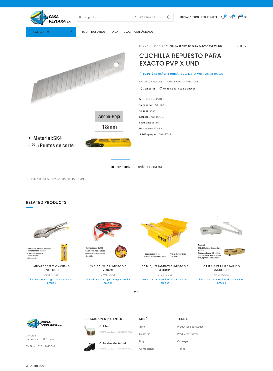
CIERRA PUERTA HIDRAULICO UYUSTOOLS (221, 268)
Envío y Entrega (149, 167)
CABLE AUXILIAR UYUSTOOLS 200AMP (108, 268)
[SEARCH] (168, 17)
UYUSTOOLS (156, 46)
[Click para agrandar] (33, 144)
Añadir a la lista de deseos (179, 88)
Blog (141, 341)
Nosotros (144, 333)
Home (142, 46)
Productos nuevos (188, 333)
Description (120, 167)
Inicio (142, 326)
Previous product (238, 46)
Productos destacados (190, 326)
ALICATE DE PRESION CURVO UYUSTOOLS (51, 268)
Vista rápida (74, 226)
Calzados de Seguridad (115, 343)
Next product (245, 46)
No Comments (124, 331)
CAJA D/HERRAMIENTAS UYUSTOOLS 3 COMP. (165, 268)
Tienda (181, 348)
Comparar (149, 88)
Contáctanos (147, 348)
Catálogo (182, 341)
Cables (104, 326)
